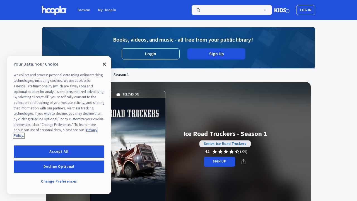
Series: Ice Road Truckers (225, 144)
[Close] (104, 64)
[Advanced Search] (266, 10)
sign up (219, 161)
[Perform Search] (232, 10)
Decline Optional (59, 166)
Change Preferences (59, 181)
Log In (306, 10)
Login (150, 54)
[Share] (243, 161)
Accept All (59, 151)
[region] (59, 125)
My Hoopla (107, 10)
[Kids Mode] (282, 10)
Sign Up (216, 54)
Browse (84, 10)
